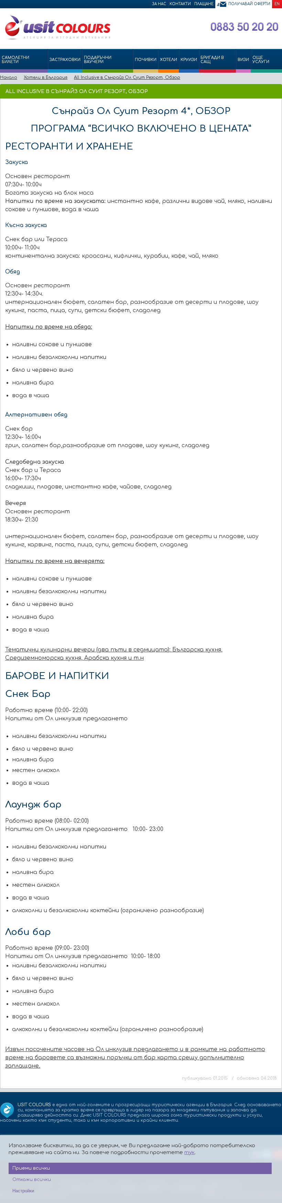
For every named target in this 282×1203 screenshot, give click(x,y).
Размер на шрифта (275, 91)
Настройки (23, 1190)
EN (277, 4)
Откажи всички (31, 1179)
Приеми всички (31, 1168)
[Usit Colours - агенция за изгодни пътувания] (57, 39)
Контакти (180, 4)
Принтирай (265, 91)
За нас (159, 4)
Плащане (204, 4)
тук (189, 1152)
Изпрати (253, 91)
